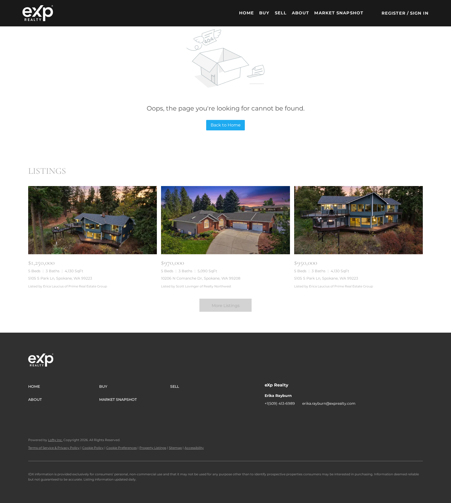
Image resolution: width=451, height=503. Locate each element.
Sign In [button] (419, 13)
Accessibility (194, 448)
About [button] (300, 12)
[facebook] (268, 415)
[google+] (310, 415)
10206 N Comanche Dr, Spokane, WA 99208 (200, 278)
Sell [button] (281, 12)
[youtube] (300, 415)
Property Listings (152, 448)
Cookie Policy (93, 448)
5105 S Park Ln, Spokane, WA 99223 (60, 278)
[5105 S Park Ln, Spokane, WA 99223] (92, 220)
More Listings (226, 305)
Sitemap (175, 448)
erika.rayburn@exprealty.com (328, 403)
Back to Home (226, 125)
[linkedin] (279, 415)
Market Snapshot (338, 12)
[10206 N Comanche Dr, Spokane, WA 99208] (225, 220)
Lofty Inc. (55, 440)
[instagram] (289, 415)
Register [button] (394, 13)
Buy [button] (264, 12)
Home (246, 12)
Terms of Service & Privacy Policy (54, 448)
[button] (37, 13)
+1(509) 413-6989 (280, 403)
